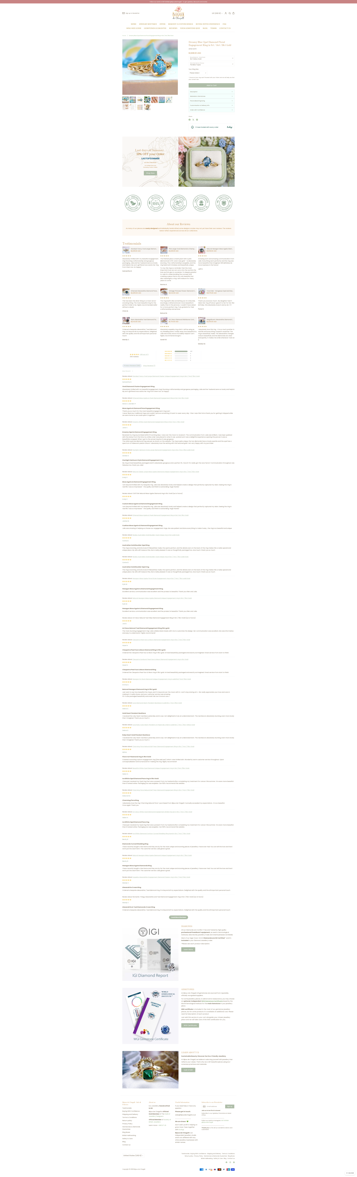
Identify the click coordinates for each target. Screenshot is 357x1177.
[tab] (212, 96)
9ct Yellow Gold (195, 59)
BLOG (205, 28)
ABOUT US (162, 1125)
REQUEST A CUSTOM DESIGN (180, 24)
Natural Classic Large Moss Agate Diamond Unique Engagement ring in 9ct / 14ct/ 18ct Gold (166, 472)
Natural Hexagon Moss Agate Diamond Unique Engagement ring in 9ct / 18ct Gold (162, 598)
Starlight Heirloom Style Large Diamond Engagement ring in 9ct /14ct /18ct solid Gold (163, 450)
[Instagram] (230, 1162)
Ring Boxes (126, 1132)
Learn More (188, 949)
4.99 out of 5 (144, 354)
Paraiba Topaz (195, 65)
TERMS (213, 28)
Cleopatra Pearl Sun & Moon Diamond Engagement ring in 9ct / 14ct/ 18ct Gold (161, 640)
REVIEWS (173, 28)
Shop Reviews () (149, 366)
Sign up (229, 1106)
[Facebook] (226, 1162)
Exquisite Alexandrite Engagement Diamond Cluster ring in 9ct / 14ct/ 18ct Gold (161, 877)
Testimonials (127, 1108)
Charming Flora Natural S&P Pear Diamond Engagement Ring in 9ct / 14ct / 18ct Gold (163, 746)
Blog (124, 1142)
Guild (166, 1114)
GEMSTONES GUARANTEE (155, 28)
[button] (121, 203)
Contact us (126, 1145)
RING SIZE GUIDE (133, 28)
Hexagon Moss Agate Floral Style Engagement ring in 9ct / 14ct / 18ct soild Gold (161, 578)
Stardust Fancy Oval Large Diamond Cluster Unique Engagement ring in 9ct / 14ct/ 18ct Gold (166, 376)
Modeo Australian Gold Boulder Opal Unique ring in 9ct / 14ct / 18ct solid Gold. (161, 557)
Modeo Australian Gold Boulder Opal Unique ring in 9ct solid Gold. (156, 535)
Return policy (127, 1120)
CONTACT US (225, 28)
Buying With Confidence (131, 1111)
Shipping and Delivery (130, 1114)
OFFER (162, 24)
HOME (133, 24)
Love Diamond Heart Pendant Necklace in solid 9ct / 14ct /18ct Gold (157, 703)
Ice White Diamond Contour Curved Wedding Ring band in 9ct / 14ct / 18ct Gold (161, 833)
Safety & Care (127, 1139)
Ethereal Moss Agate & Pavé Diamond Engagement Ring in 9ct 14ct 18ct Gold (160, 398)
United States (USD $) (132, 1155)
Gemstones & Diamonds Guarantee (131, 1128)
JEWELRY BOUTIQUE (148, 24)
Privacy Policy (127, 1124)
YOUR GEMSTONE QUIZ (190, 28)
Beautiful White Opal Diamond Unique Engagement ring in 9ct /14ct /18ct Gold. (161, 768)
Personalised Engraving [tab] (197, 101)
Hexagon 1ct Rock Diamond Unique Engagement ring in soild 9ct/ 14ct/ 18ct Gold (162, 679)
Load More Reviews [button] (178, 917)
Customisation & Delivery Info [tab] (199, 105)
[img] (139, 354)
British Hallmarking (129, 1135)
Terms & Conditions (129, 1117)
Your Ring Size (193, 69)
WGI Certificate (190, 1025)
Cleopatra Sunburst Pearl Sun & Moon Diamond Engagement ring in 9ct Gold (160, 659)
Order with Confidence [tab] (197, 110)
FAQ (224, 24)
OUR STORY (188, 1070)
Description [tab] (193, 92)
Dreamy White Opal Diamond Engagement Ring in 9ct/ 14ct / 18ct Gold (158, 422)
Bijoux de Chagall (139, 1169)
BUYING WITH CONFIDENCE (208, 24)
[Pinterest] (234, 1162)
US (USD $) (216, 13)
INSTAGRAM (225, 1120)
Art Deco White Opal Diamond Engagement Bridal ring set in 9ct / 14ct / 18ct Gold (162, 812)
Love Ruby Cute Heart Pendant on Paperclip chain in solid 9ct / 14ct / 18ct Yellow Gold (164, 725)
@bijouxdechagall (207, 1122)
